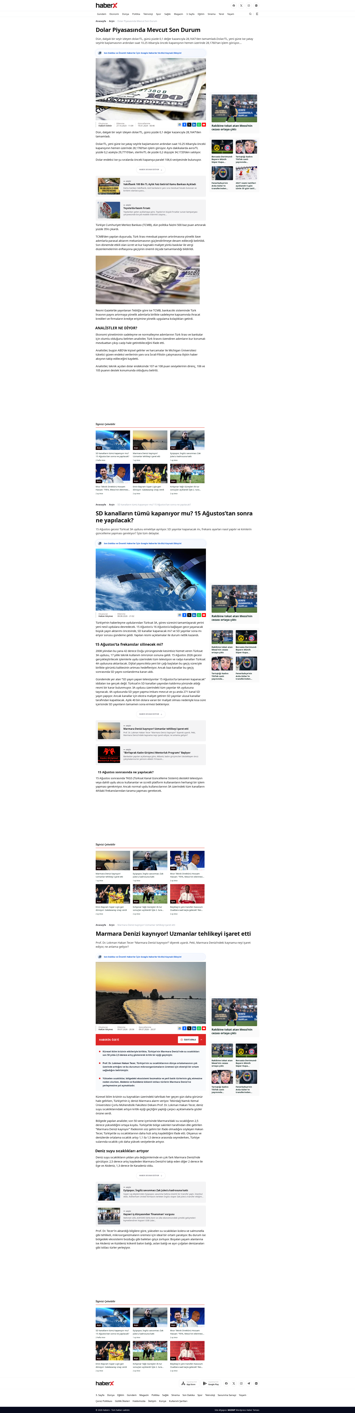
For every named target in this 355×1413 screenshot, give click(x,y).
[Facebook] (234, 5)
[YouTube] (204, 125)
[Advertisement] (151, 398)
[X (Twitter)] (241, 5)
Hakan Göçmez (105, 616)
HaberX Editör (105, 125)
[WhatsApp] (199, 125)
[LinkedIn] (256, 5)
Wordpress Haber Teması (247, 1410)
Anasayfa (101, 21)
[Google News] (180, 125)
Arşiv (112, 21)
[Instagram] (249, 5)
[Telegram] (249, 1383)
